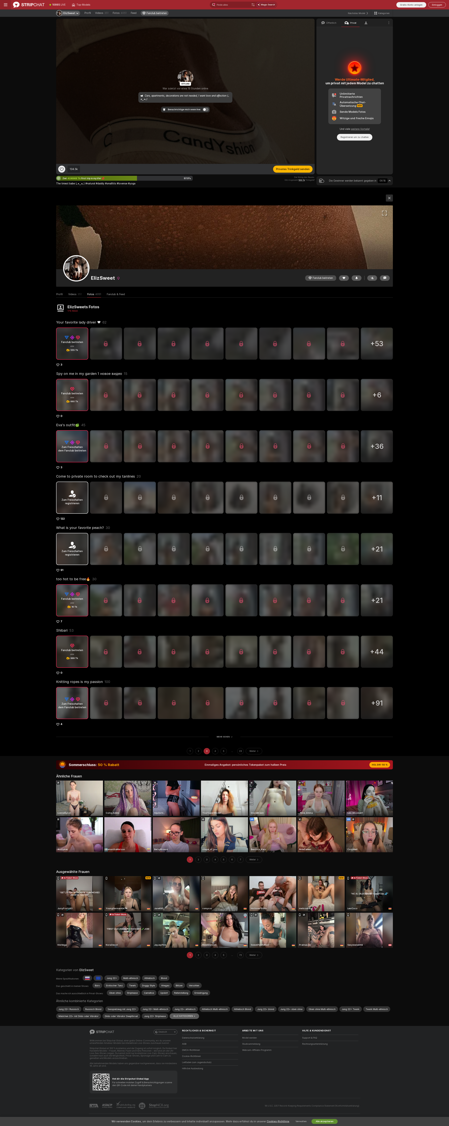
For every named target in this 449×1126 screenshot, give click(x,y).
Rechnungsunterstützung (315, 1044)
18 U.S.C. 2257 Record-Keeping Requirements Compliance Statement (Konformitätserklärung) (312, 1106)
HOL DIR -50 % (380, 765)
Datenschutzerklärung (193, 1038)
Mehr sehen (223, 737)
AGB (184, 1044)
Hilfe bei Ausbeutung (192, 1068)
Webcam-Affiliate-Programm (257, 1050)
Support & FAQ (309, 1038)
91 (62, 570)
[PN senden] (385, 278)
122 (63, 518)
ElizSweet (86, 970)
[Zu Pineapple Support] (142, 1106)
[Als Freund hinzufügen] (372, 278)
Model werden (249, 1038)
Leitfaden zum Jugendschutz (197, 1062)
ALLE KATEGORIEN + (184, 1016)
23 (240, 751)
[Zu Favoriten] (61, 169)
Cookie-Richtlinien (191, 1056)
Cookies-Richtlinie (278, 1121)
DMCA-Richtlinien (191, 1050)
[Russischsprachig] (87, 978)
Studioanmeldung (251, 1044)
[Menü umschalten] (5, 4)
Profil (87, 13)
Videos (101, 13)
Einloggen (437, 5)
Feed (133, 13)
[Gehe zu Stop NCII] (159, 1106)
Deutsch (163, 1032)
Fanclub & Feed (116, 294)
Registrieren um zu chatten (355, 137)
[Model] (389, 198)
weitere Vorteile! (360, 129)
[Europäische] (98, 978)
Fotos (119, 13)
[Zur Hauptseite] (28, 4)
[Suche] (253, 4)
